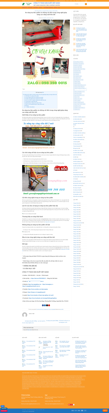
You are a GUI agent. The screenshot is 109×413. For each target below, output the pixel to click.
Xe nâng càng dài (76, 143)
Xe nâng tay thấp (76, 189)
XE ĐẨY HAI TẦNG (77, 165)
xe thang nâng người (81, 386)
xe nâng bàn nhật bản (77, 83)
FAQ (59, 7)
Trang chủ (24, 7)
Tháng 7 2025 (76, 231)
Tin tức (40, 7)
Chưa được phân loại (39, 309)
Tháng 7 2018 (76, 286)
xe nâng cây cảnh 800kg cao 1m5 (79, 91)
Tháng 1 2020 (76, 262)
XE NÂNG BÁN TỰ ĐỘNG (78, 176)
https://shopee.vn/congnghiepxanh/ (37, 292)
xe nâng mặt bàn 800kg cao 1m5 (79, 95)
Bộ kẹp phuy (75, 148)
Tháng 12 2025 (76, 220)
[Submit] (86, 4)
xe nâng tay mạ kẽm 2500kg (27, 386)
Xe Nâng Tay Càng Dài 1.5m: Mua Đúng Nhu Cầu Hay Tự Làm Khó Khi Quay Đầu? (81, 30)
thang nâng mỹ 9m (48, 379)
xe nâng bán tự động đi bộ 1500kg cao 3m (80, 89)
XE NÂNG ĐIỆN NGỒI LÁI (78, 152)
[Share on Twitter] (45, 305)
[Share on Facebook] (43, 305)
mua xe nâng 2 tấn (76, 79)
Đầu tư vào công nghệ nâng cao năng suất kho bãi (34, 104)
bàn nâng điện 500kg (77, 70)
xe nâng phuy (51, 383)
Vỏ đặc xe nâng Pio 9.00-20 (59, 381)
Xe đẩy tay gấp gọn (77, 161)
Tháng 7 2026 (76, 205)
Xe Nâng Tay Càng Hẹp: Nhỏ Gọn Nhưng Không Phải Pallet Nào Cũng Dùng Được (81, 45)
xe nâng (82, 79)
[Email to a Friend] (47, 305)
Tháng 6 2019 (76, 277)
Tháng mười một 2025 (77, 222)
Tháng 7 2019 (76, 275)
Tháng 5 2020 (76, 253)
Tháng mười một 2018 (77, 284)
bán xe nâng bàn (76, 74)
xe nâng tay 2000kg (77, 100)
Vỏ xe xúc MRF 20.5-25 (36, 381)
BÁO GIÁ (105, 410)
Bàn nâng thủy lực (77, 172)
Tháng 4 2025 (76, 238)
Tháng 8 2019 (76, 273)
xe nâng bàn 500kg (77, 81)
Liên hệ (55, 7)
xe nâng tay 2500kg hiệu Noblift (76, 383)
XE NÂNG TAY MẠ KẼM (78, 139)
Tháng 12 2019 (76, 264)
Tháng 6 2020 (76, 251)
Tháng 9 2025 (76, 227)
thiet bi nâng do (68, 379)
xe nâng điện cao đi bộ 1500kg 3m (79, 107)
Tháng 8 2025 (76, 229)
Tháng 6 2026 (76, 207)
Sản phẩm (35, 7)
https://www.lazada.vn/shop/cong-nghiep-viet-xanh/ (40, 295)
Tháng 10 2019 (76, 268)
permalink (61, 309)
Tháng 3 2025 (76, 240)
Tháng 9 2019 (76, 271)
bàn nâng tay (81, 63)
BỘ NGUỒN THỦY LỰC (78, 183)
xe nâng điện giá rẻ (77, 109)
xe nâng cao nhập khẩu (77, 381)
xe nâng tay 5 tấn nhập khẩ (65, 383)
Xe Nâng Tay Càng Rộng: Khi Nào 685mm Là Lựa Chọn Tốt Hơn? (81, 39)
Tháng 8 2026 (76, 203)
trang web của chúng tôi (50, 221)
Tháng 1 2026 (76, 218)
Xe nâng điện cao (76, 194)
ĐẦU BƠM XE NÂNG (77, 196)
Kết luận (26, 105)
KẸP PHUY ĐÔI (76, 154)
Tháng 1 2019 (76, 282)
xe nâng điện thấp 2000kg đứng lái (71, 386)
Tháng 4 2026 (76, 211)
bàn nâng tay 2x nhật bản (78, 65)
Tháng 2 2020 (76, 260)
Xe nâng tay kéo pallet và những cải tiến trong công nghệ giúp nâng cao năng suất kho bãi (40, 94)
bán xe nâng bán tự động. (78, 76)
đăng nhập (29, 329)
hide (42, 92)
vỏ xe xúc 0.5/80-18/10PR (26, 381)
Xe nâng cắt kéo (76, 181)
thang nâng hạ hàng (41, 379)
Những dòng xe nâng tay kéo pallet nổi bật (32, 102)
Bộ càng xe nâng (76, 187)
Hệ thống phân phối (48, 7)
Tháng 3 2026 (76, 214)
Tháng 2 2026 (76, 216)
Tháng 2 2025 (76, 242)
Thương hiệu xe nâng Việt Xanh (30, 101)
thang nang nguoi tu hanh (33, 379)
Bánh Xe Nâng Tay (76, 192)
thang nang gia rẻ (25, 379)
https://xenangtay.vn (47, 284)
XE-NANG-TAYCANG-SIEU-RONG (78, 124)
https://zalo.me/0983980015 (38, 278)
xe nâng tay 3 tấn (57, 383)
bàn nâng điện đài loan (77, 72)
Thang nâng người (76, 146)
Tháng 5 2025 (76, 236)
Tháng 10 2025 (76, 225)
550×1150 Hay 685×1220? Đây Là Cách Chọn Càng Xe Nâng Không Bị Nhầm (81, 50)
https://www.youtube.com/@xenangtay (38, 289)
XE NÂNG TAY (76, 159)
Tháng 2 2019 (76, 279)
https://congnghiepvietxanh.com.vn (31, 286)
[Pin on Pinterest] (49, 305)
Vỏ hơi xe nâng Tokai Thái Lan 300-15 (78, 379)
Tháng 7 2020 (76, 249)
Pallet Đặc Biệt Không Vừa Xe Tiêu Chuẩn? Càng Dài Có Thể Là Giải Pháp (81, 35)
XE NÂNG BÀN (76, 119)
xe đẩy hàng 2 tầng (25, 388)
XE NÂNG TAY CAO (77, 150)
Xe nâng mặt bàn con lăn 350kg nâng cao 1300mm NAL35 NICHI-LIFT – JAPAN (35, 383)
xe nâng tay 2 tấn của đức (78, 98)
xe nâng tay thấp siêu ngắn (37, 386)
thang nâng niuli (62, 379)
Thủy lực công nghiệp (51, 309)
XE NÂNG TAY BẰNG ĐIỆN (78, 116)
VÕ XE (74, 170)
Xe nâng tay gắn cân (77, 135)
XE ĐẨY (74, 157)
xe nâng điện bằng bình (54, 386)
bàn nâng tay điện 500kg (78, 67)
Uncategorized (45, 309)
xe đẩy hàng (75, 141)
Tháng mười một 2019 (77, 266)
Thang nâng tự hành (77, 174)
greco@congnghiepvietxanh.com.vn (32, 403)
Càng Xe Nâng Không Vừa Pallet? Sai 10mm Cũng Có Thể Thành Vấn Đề (80, 366)
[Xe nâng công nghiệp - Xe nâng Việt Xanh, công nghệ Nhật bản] (27, 4)
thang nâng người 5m (55, 379)
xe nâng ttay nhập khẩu (45, 386)
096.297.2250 (33, 401)
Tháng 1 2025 (76, 244)
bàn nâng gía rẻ (76, 63)
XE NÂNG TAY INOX (77, 185)
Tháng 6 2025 (76, 233)
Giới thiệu (30, 7)
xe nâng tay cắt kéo (77, 128)
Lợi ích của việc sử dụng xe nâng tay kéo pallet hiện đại (35, 100)
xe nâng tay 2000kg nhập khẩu (78, 102)
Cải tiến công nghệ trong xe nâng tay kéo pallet (33, 98)
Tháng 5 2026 (76, 209)
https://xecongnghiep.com (34, 284)
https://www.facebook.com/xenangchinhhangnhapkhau (43, 298)
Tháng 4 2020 (76, 255)
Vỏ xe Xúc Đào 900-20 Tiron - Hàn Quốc (47, 381)
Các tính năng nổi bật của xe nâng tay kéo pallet (33, 97)
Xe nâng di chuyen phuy (78, 163)
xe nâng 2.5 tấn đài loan (68, 381)
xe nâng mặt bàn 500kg (77, 93)
